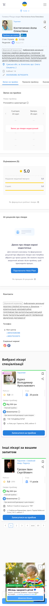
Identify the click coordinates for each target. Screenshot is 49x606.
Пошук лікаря (15, 17)
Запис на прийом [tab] (10, 82)
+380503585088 (13, 333)
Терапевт (17, 21)
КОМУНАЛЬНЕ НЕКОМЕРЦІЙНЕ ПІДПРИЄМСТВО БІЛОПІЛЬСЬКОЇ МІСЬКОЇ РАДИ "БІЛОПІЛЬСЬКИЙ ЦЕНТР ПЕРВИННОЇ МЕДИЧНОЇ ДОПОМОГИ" (24, 58)
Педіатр (26, 463)
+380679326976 (13, 336)
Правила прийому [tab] (30, 82)
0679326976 (23, 75)
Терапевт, (22, 460)
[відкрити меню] (44, 5)
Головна (5, 17)
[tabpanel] (24, 221)
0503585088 (11, 75)
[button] (45, 27)
